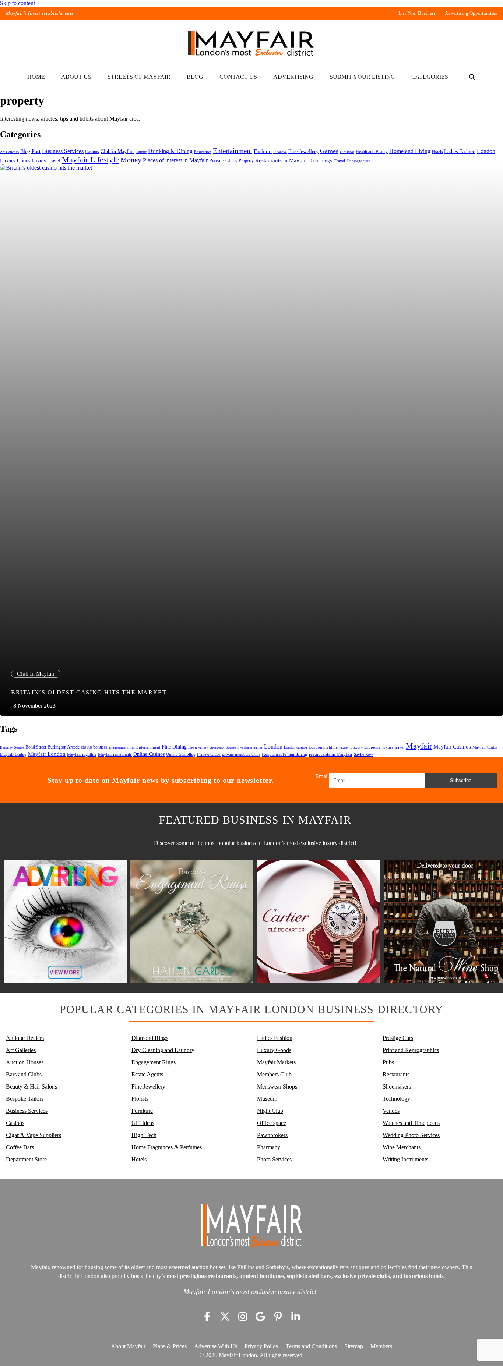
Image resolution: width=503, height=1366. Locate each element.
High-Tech (143, 1135)
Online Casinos (149, 754)
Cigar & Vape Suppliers (33, 1135)
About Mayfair (128, 1346)
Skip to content (17, 3)
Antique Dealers (25, 1038)
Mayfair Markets (276, 1062)
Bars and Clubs (24, 1074)
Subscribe (460, 780)
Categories (429, 77)
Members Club (274, 1074)
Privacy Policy (261, 1346)
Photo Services (274, 1159)
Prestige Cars (398, 1038)
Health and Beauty (372, 151)
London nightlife (323, 747)
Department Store (26, 1159)
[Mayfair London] (251, 43)
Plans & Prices (170, 1346)
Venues (391, 1111)
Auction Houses (24, 1062)
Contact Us (238, 77)
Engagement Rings (153, 1062)
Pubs (388, 1062)
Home (36, 77)
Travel (339, 161)
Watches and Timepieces (411, 1123)
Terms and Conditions (311, 1346)
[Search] (472, 77)
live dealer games (250, 747)
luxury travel (393, 747)
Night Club (270, 1111)
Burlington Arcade (64, 747)
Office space (271, 1123)
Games (329, 151)
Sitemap (353, 1346)
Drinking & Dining (170, 151)
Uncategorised (359, 161)
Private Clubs (223, 160)
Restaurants (396, 1074)
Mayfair (419, 745)
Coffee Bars (20, 1147)
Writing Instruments (405, 1159)
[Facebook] (207, 1316)
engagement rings (122, 747)
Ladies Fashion (459, 151)
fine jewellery (198, 747)
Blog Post (30, 151)
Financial (280, 152)
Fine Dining (174, 747)
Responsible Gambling (284, 754)
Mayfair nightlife (81, 754)
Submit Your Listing (362, 77)
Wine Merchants (402, 1147)
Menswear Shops (277, 1086)
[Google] (260, 1316)
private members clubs (241, 754)
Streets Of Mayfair (139, 77)
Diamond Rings (149, 1038)
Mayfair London (47, 754)
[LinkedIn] (295, 1316)
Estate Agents (147, 1074)
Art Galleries (9, 152)
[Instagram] (242, 1316)
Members (381, 1346)
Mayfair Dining (13, 754)
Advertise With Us (215, 1346)
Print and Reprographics (411, 1050)
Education (202, 151)
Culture (141, 152)
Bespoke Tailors (24, 1099)
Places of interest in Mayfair (175, 160)
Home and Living (409, 151)
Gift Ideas (347, 152)
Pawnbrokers (272, 1135)
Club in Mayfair (117, 151)
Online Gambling (181, 754)
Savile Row (363, 754)
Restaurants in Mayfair (281, 160)
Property (246, 160)
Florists (139, 1099)
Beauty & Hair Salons (31, 1086)
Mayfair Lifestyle (90, 159)
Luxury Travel (46, 160)
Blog (195, 77)
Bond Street (35, 747)
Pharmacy (268, 1147)
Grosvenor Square (223, 747)
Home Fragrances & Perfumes (166, 1147)
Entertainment (232, 151)
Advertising (293, 77)
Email (322, 776)
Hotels (437, 152)
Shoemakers (397, 1086)
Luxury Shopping (365, 747)
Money (130, 160)
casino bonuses (94, 747)
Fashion (263, 151)
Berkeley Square (12, 747)
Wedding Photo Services (411, 1135)
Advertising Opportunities (471, 13)
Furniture (142, 1111)
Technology (321, 160)
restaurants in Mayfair (330, 754)
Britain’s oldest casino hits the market (88, 692)
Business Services (63, 151)
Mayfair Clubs (484, 747)
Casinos (92, 151)
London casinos (295, 747)
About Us (76, 77)
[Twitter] (225, 1316)
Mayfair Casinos (452, 747)
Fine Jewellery (303, 151)
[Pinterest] (278, 1316)
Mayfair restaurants (115, 754)
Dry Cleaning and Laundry (162, 1050)
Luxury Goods (15, 160)
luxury (344, 747)
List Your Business (417, 13)
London (486, 151)
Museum (267, 1099)
